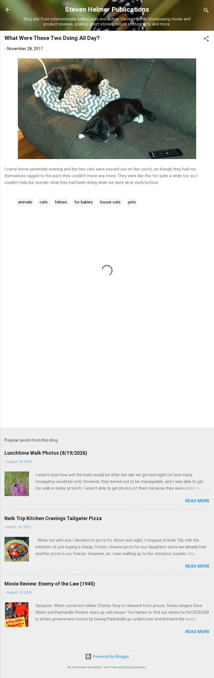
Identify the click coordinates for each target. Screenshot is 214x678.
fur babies (83, 202)
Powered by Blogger (110, 656)
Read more (197, 500)
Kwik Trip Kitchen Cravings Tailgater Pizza (53, 518)
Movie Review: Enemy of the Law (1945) (49, 584)
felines (61, 202)
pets (132, 202)
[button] (206, 39)
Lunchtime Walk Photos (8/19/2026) (45, 453)
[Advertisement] (107, 379)
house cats (110, 202)
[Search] (206, 11)
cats (44, 202)
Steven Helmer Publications (107, 9)
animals (25, 202)
